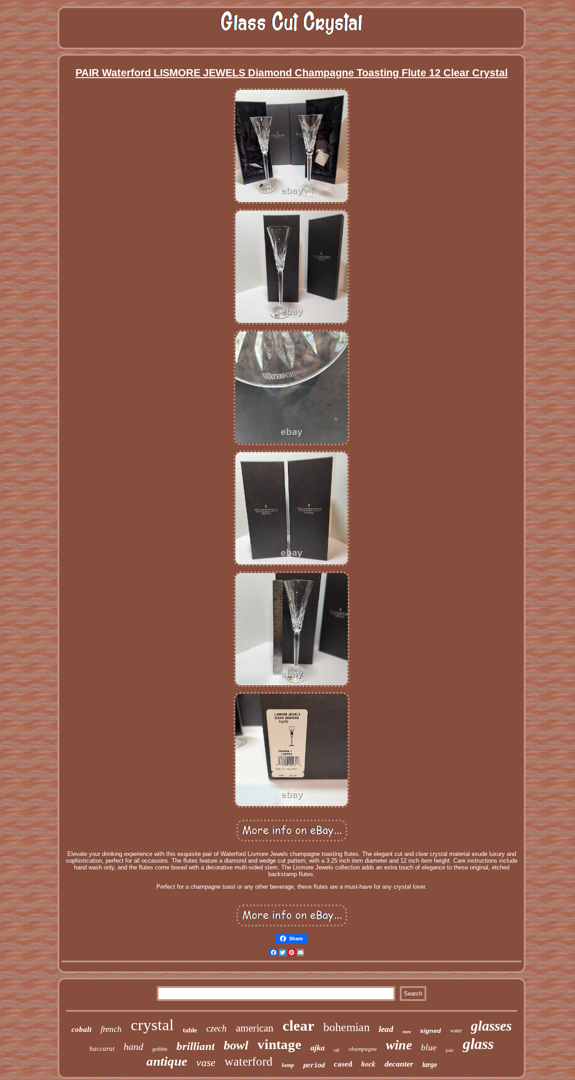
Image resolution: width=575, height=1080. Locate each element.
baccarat (102, 1048)
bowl (236, 1045)
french (111, 1029)
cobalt (81, 1029)
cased (343, 1064)
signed (430, 1030)
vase (206, 1062)
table (190, 1030)
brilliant (196, 1046)
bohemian (346, 1027)
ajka (317, 1047)
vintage (279, 1044)
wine (399, 1044)
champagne (363, 1048)
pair (450, 1050)
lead (386, 1029)
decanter (399, 1063)
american (255, 1028)
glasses (491, 1026)
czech (216, 1028)
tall (337, 1050)
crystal (152, 1025)
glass (478, 1044)
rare (406, 1031)
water (456, 1030)
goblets (160, 1049)
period (314, 1065)
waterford (249, 1061)
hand (133, 1046)
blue (429, 1047)
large (429, 1064)
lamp (288, 1065)
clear (298, 1026)
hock (368, 1064)
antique (166, 1061)
